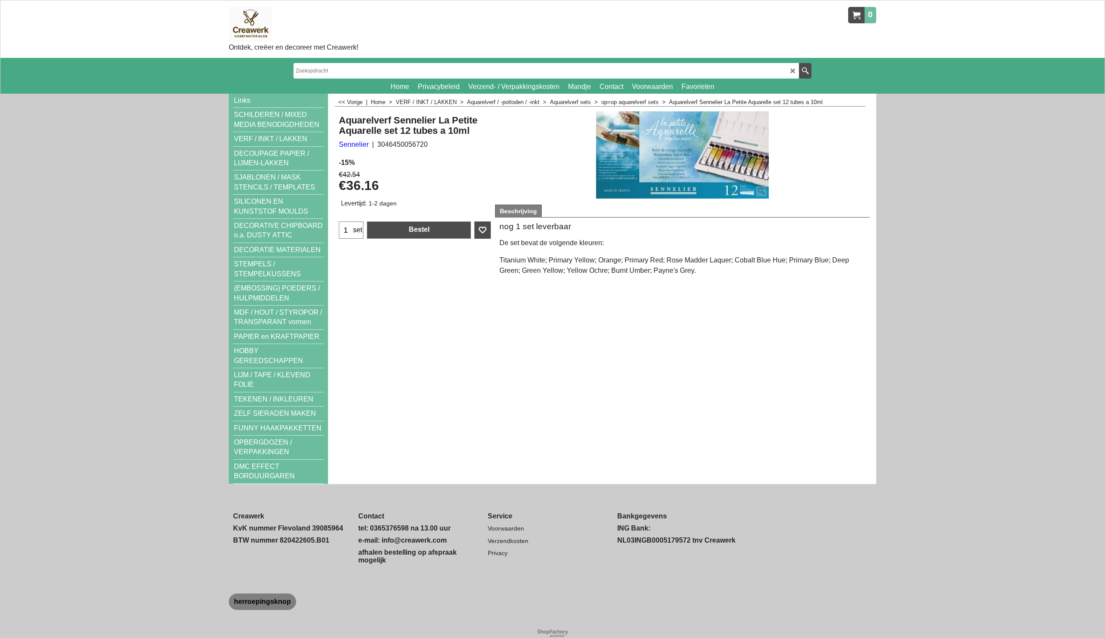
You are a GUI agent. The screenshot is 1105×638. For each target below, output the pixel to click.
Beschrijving (518, 211)
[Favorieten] (482, 230)
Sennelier (354, 144)
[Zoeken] (805, 71)
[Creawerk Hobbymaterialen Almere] (293, 24)
